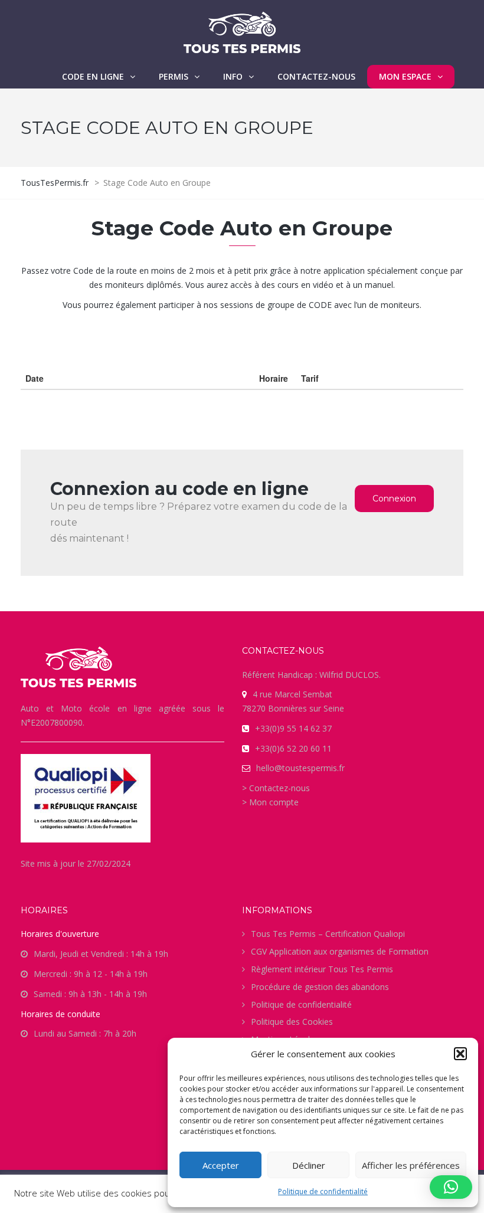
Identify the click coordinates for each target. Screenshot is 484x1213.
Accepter (220, 1165)
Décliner (308, 1165)
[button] (460, 1054)
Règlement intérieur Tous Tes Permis (322, 969)
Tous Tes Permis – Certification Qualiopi (328, 933)
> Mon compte (270, 802)
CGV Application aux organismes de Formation (340, 951)
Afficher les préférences (411, 1165)
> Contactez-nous (276, 788)
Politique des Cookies (292, 1021)
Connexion (394, 498)
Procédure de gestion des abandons (320, 986)
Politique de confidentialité (323, 1191)
